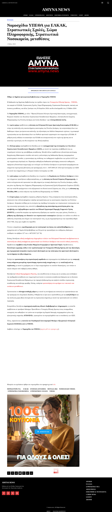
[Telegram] (20, 473)
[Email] (31, 473)
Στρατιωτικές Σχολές (39, 391)
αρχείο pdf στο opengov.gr (49, 329)
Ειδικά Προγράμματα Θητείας (26, 274)
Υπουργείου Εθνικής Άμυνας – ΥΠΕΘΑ (63, 102)
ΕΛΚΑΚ (26, 389)
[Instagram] (8, 493)
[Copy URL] (27, 473)
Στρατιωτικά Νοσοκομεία (18, 391)
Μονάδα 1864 (52, 389)
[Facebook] (8, 473)
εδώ (54, 384)
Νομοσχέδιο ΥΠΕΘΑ (67, 389)
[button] (108, 3)
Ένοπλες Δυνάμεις (38, 389)
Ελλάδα (10, 20)
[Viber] (23, 473)
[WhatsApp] (16, 473)
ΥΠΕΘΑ (52, 391)
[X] (12, 473)
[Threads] (17, 493)
